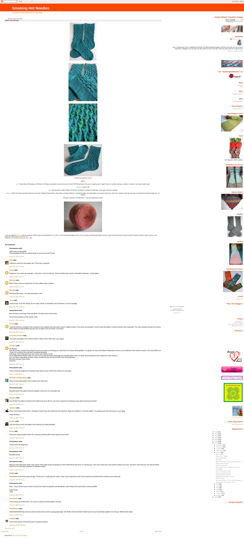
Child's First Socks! (221, 465)
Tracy (11, 300)
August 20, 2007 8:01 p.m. (16, 417)
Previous (176, 310)
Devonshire (13, 498)
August (218, 452)
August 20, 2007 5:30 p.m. (16, 394)
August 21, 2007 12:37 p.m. (17, 479)
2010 (216, 437)
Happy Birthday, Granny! (223, 474)
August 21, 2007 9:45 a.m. (16, 469)
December (219, 445)
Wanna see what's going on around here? (228, 461)
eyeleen (12, 421)
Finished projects (237, 94)
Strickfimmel (13, 508)
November (219, 447)
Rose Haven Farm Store (235, 324)
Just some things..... (222, 458)
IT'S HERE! (219, 469)
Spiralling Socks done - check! (225, 476)
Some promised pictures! (223, 473)
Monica (19, 235)
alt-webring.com (177, 312)
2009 (216, 439)
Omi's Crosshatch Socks (223, 471)
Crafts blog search (237, 424)
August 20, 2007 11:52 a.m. (17, 342)
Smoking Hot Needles (30, 8)
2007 (216, 443)
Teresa (11, 324)
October (218, 448)
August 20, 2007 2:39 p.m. (16, 364)
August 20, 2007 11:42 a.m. (17, 332)
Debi (11, 260)
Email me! (240, 299)
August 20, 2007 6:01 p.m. (16, 404)
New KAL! (219, 460)
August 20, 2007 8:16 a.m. (16, 256)
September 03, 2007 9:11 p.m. (17, 525)
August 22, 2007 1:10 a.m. (16, 515)
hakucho (12, 408)
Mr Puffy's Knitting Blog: (18, 378)
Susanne (12, 345)
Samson (240, 85)
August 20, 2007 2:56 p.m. (16, 374)
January (218, 495)
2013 (216, 432)
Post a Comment (9, 528)
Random (181, 310)
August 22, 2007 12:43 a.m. (17, 505)
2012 (216, 434)
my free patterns (238, 108)
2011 (216, 435)
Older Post (158, 531)
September (219, 450)
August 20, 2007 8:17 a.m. (16, 266)
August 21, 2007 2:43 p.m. (16, 495)
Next (171, 310)
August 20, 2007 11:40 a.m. (17, 320)
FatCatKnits (239, 321)
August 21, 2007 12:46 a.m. (17, 448)
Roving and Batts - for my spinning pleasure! (229, 480)
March (218, 491)
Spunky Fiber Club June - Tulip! (225, 482)
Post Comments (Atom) (20, 535)
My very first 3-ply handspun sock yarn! (228, 467)
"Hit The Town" (220, 478)
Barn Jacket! (219, 454)
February (219, 493)
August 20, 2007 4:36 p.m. (16, 384)
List (181, 309)
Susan (11, 431)
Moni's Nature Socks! (222, 463)
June (218, 486)
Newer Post (4, 531)
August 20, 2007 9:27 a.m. (16, 286)
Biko (241, 86)
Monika (234, 39)
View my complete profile (235, 51)
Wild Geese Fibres (237, 326)
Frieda (11, 270)
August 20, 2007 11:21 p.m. (17, 438)
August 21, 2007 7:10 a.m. (16, 458)
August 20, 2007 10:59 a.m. (17, 307)
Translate (240, 21)
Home (81, 531)
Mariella (12, 290)
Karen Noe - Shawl (221, 456)
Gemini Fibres (238, 323)
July (217, 484)
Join (178, 309)
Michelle (12, 280)
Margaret (12, 398)
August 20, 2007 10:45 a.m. (17, 296)
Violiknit (12, 518)
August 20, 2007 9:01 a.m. (16, 276)
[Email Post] (30, 238)
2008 (216, 441)
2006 (216, 497)
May (217, 487)
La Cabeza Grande (16, 335)
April (217, 489)
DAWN (11, 473)
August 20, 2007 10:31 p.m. (17, 428)
